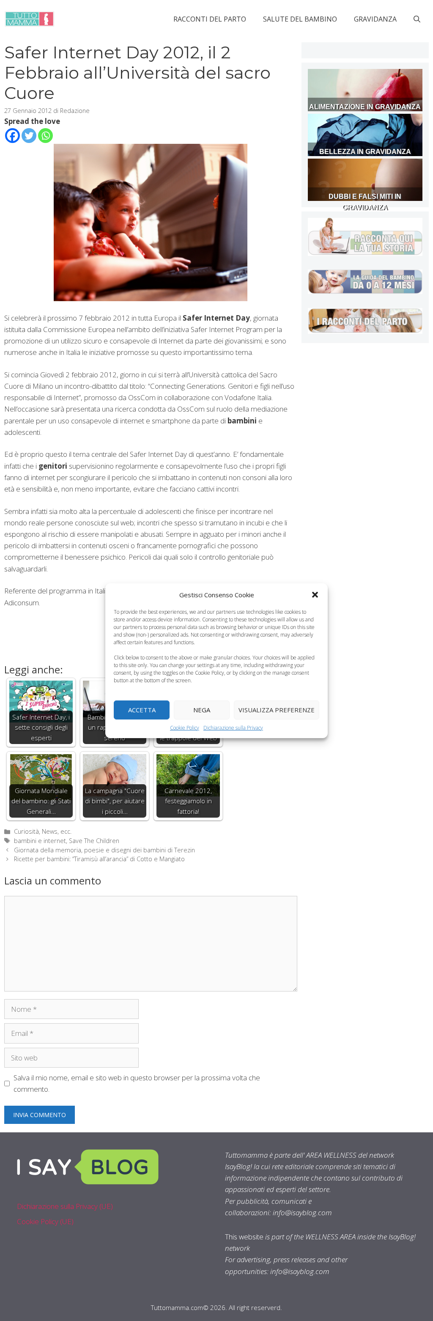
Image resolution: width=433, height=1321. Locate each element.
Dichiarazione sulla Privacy (233, 727)
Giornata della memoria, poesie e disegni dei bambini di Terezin (104, 850)
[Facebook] (12, 135)
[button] (315, 594)
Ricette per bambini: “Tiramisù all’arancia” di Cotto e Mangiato (99, 859)
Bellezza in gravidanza (365, 151)
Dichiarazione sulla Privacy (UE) (65, 1206)
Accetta (142, 710)
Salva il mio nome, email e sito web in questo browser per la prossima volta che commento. (137, 1083)
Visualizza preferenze (276, 710)
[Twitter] (29, 135)
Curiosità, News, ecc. (42, 831)
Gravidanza (375, 19)
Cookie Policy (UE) (45, 1221)
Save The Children (94, 841)
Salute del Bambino (300, 19)
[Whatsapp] (45, 135)
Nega (201, 710)
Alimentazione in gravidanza (365, 106)
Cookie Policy (184, 727)
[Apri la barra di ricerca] (417, 19)
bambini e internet (40, 841)
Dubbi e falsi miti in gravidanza (365, 202)
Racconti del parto (209, 19)
